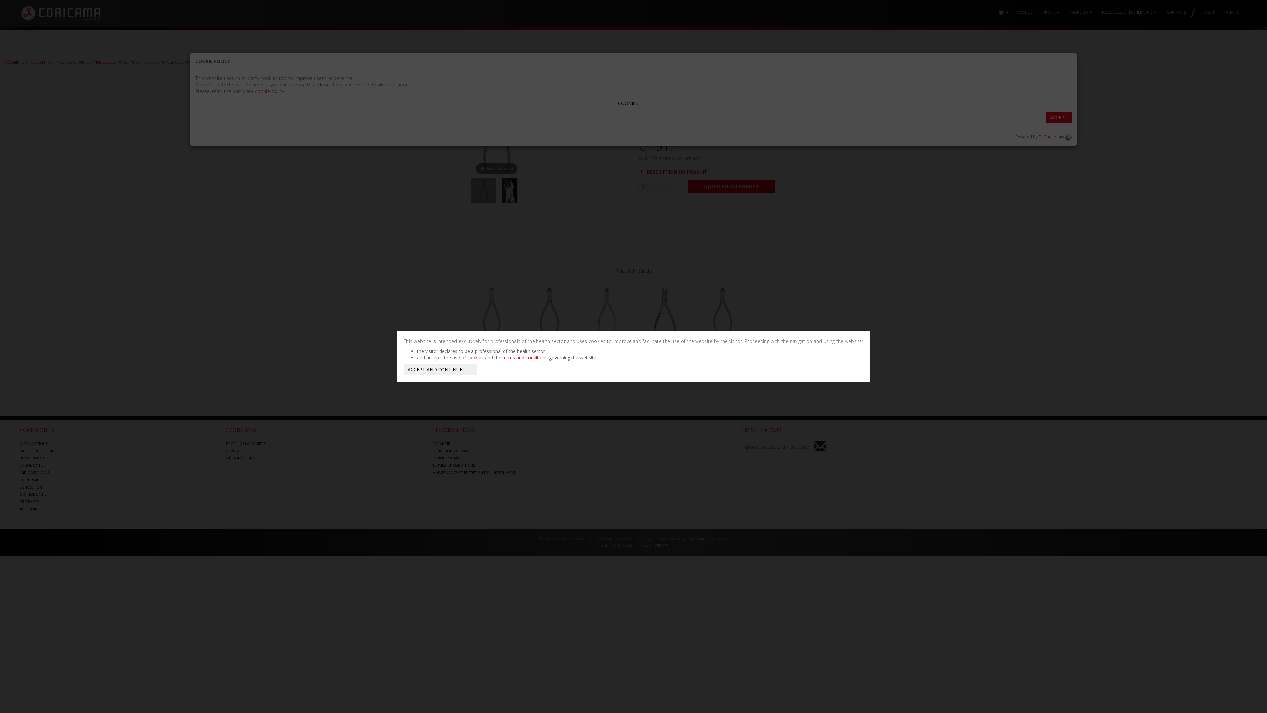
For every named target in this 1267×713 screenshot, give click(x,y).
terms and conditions (525, 358)
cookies (475, 358)
